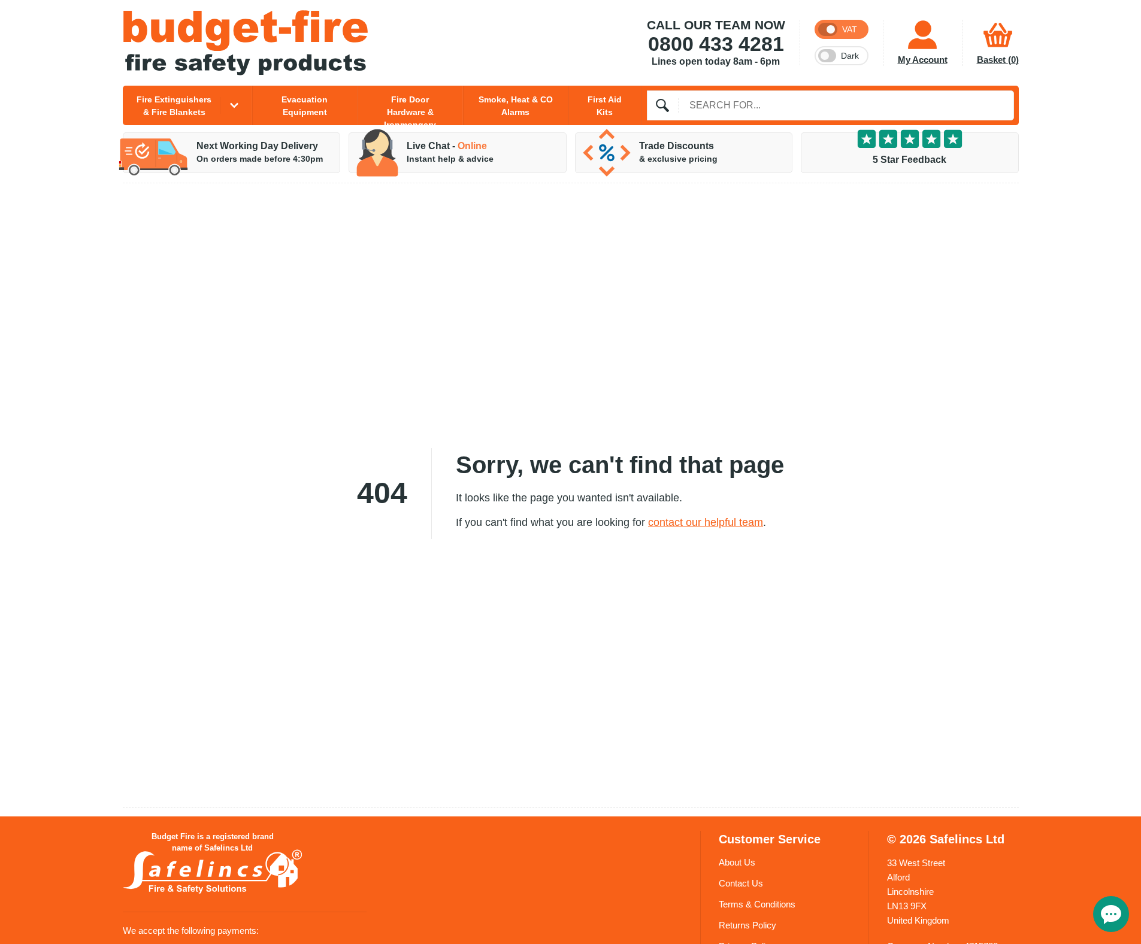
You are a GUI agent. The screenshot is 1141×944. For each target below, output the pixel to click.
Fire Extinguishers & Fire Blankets (174, 106)
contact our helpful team (705, 522)
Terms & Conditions (757, 904)
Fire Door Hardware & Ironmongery (410, 110)
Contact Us (741, 883)
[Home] (245, 43)
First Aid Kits (605, 106)
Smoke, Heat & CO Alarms (516, 106)
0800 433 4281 (716, 44)
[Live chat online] (1111, 914)
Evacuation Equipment (305, 106)
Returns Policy (747, 925)
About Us (737, 862)
